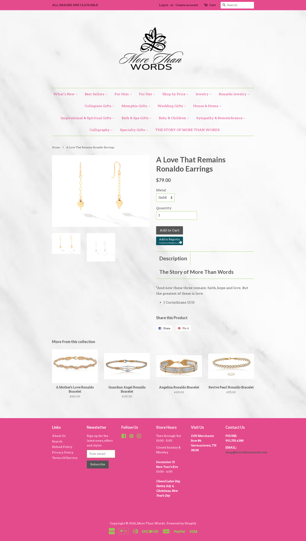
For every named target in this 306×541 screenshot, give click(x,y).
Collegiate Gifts (98, 106)
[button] (169, 241)
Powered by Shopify (181, 523)
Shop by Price (174, 94)
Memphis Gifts (135, 106)
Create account (186, 5)
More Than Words (151, 523)
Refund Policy (62, 446)
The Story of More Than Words (196, 272)
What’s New (64, 94)
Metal (161, 190)
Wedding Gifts (170, 106)
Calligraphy (100, 130)
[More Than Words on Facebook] (123, 436)
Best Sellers (95, 94)
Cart (212, 5)
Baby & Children (173, 118)
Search (57, 441)
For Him (122, 94)
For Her (146, 94)
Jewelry (202, 94)
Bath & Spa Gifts (135, 118)
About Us (59, 435)
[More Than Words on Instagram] (139, 436)
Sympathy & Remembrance (219, 118)
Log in (163, 5)
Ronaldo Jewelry (233, 94)
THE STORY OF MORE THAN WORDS (187, 130)
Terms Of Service (64, 457)
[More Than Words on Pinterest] (131, 436)
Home (56, 147)
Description (173, 258)
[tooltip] (180, 242)
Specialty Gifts (133, 130)
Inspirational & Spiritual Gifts (86, 118)
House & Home (206, 106)
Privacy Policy (62, 452)
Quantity (164, 208)
